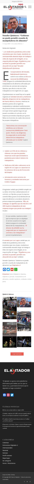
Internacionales (7, 448)
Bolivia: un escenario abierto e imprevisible (13, 410)
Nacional (5, 450)
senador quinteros (14, 279)
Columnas (6, 443)
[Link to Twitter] (27, 481)
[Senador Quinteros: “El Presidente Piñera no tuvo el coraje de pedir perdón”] (24, 302)
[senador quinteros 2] (15, 24)
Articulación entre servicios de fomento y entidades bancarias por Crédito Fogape (17, 179)
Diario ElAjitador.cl (14, 274)
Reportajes (6, 458)
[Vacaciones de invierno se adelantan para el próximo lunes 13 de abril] (24, 326)
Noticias (20, 44)
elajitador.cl (6, 276)
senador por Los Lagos (12, 240)
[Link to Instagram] (30, 481)
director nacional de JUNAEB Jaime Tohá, (17, 79)
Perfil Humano (7, 455)
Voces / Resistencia (9, 463)
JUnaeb (12, 276)
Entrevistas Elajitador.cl (10, 445)
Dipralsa (23, 274)
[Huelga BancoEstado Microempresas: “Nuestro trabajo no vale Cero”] (10, 304)
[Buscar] (24, 7)
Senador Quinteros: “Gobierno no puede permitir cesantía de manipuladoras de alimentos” (16, 38)
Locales (15, 44)
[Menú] (28, 7)
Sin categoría (7, 461)
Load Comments (17, 354)
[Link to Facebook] (24, 481)
